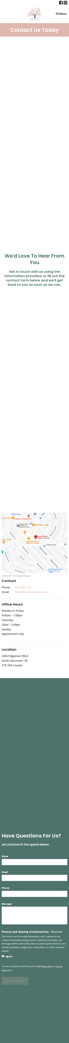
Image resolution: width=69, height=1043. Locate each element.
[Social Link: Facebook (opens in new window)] (61, 2)
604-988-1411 (23, 587)
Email (5, 872)
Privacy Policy (47, 966)
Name (5, 856)
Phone (5, 887)
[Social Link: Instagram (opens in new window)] (65, 2)
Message (7, 903)
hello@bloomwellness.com (32, 592)
